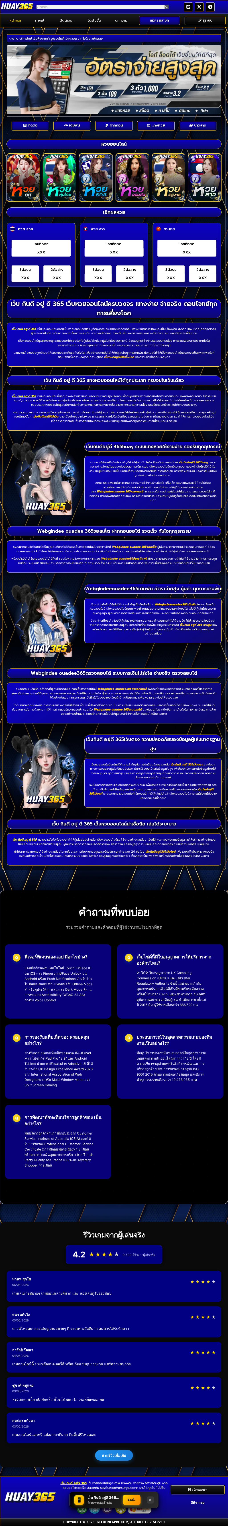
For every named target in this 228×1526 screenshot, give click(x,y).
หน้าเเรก (15, 20)
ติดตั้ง (132, 1500)
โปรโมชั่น (94, 20)
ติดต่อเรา (66, 20)
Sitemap (198, 1502)
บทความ (121, 20)
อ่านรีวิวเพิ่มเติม (114, 1455)
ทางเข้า (40, 20)
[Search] (167, 7)
